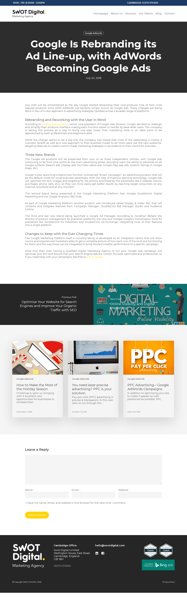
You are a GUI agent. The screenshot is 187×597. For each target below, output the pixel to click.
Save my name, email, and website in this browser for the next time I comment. (77, 502)
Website (123, 490)
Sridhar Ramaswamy (55, 124)
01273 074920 (150, 3)
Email (76, 490)
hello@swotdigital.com (110, 545)
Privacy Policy (168, 582)
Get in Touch (95, 256)
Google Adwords (93, 33)
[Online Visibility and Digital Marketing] (140, 304)
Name (29, 490)
